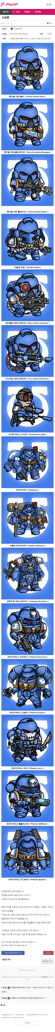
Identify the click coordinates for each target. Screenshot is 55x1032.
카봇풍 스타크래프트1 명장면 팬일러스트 (27, 998)
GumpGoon (18, 29)
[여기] (44, 977)
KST (26, 34)
